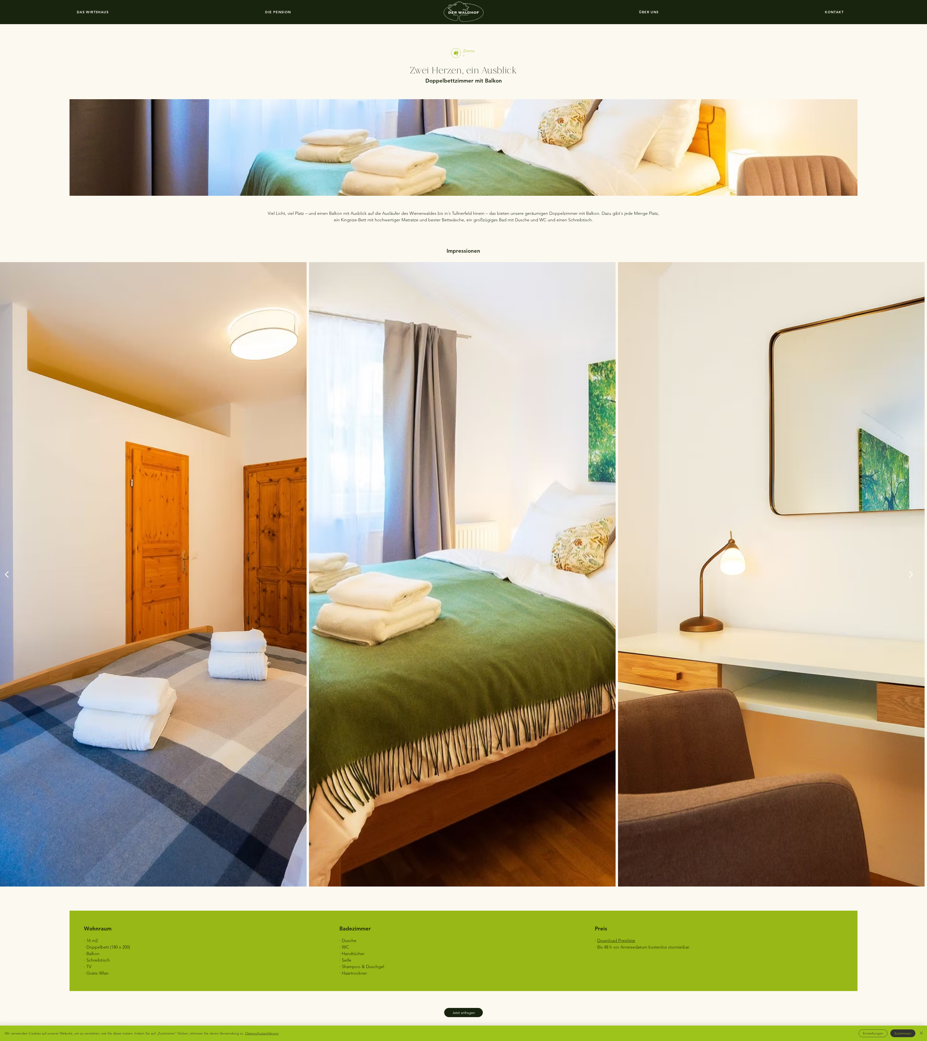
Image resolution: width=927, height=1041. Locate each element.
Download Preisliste (616, 940)
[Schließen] (921, 1033)
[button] (463, 1012)
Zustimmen (902, 1033)
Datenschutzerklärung (262, 1033)
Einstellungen (873, 1033)
